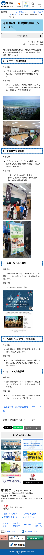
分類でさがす (23, 12)
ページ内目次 (22, 36)
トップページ (13, 12)
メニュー (39, 4)
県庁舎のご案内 (30, 514)
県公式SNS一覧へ (32, 428)
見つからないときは (22, 435)
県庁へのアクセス (10, 514)
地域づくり (16, 14)
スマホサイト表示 (30, 532)
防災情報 (19, 4)
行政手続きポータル (25, 4)
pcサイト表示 (10, 532)
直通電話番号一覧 (10, 517)
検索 (32, 4)
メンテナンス (29, 517)
